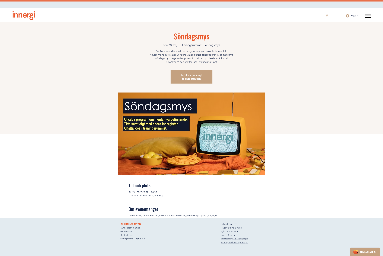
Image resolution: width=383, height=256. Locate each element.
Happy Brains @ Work (231, 228)
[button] (327, 15)
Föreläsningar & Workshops (234, 238)
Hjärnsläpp (243, 242)
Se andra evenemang (191, 78)
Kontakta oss (126, 235)
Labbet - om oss (229, 224)
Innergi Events (228, 235)
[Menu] (367, 15)
